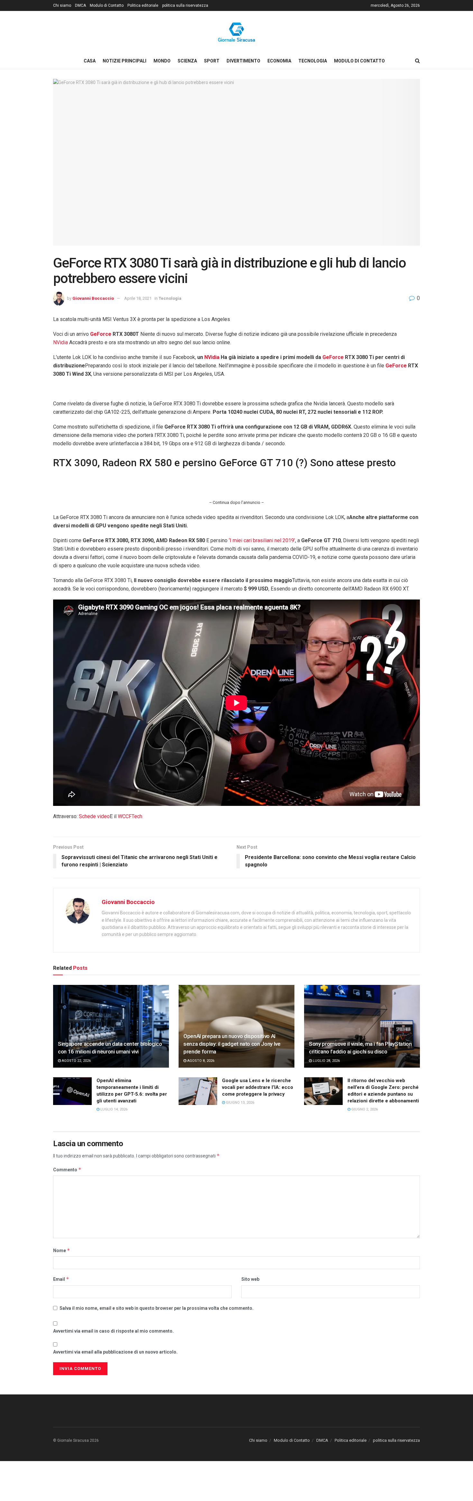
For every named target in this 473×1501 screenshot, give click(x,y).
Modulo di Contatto (107, 5)
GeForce (100, 334)
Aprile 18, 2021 (138, 298)
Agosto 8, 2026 (200, 1061)
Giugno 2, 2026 (364, 1109)
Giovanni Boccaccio (93, 298)
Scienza (187, 60)
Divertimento (243, 60)
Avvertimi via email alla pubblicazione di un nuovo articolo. (115, 1352)
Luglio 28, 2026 (326, 1061)
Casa (90, 60)
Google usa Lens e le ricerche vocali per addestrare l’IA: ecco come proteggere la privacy (257, 1087)
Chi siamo (62, 5)
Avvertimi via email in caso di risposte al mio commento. (113, 1331)
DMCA (80, 5)
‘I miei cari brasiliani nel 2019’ (262, 540)
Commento (67, 1169)
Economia (279, 60)
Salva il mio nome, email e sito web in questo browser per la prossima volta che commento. (157, 1308)
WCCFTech (130, 816)
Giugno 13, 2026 (239, 1102)
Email (61, 1279)
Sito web (250, 1279)
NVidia (60, 342)
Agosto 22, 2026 (76, 1061)
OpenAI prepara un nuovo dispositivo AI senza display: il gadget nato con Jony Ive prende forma (232, 1044)
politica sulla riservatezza (185, 5)
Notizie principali (124, 60)
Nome (61, 1250)
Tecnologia (312, 60)
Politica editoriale (142, 5)
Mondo (162, 60)
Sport (211, 60)
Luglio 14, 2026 (113, 1109)
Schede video (94, 816)
